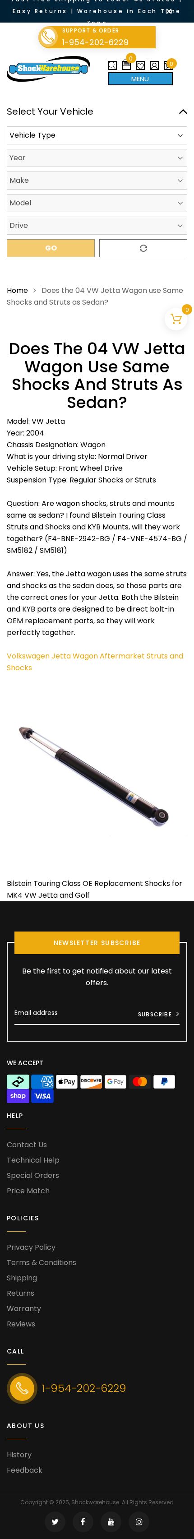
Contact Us (27, 1145)
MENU (140, 78)
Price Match (28, 1191)
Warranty (24, 1308)
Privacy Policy (31, 1247)
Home (17, 290)
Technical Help (33, 1160)
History (19, 1455)
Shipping (22, 1278)
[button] (126, 62)
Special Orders (33, 1175)
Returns (20, 1293)
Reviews (21, 1324)
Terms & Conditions (41, 1262)
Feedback (24, 1470)
